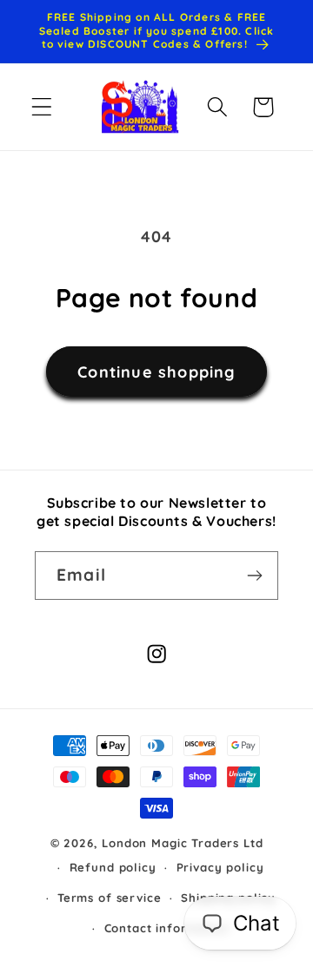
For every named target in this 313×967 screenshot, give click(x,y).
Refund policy (113, 867)
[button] (42, 107)
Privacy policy (220, 867)
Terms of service (109, 898)
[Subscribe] (254, 575)
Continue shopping (156, 372)
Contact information (167, 928)
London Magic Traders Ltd (182, 843)
